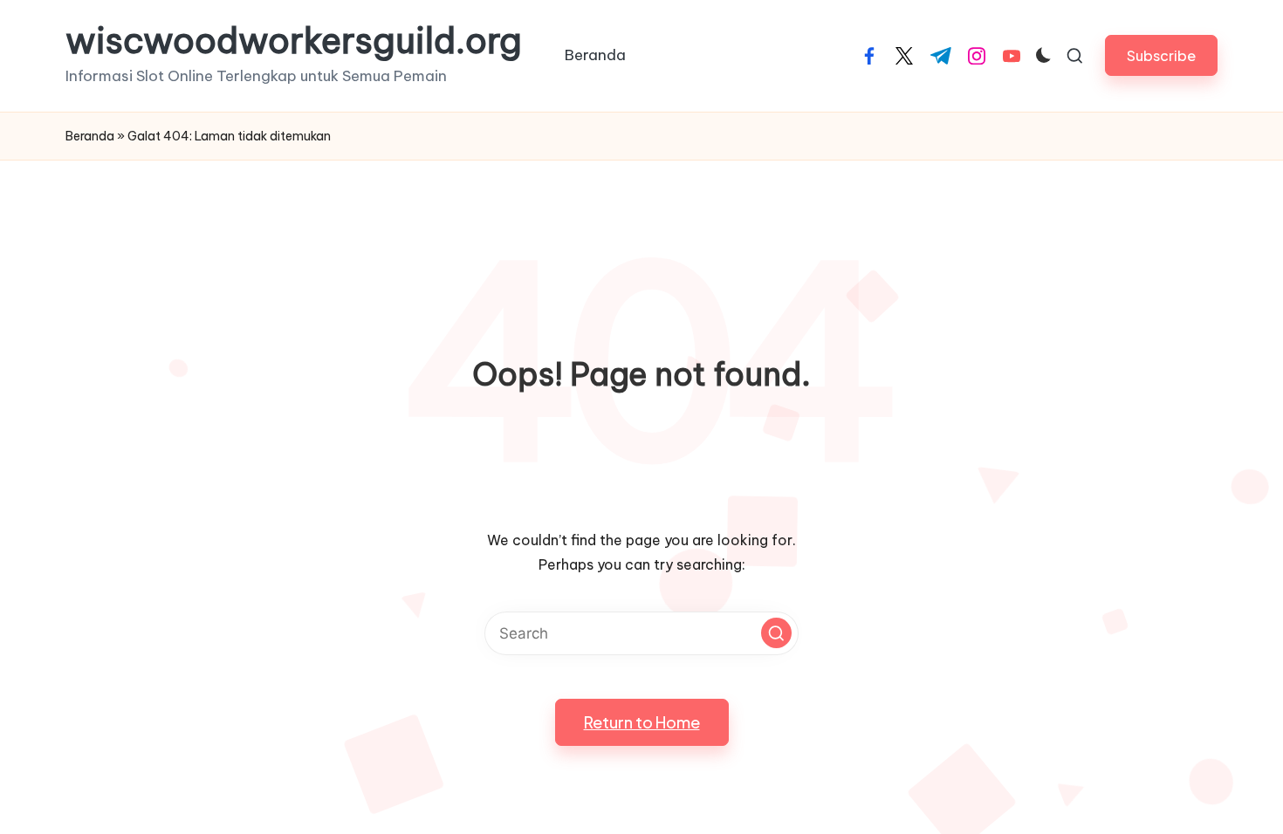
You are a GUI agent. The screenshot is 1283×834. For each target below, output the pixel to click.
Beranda (89, 136)
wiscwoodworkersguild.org (293, 41)
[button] (1161, 55)
